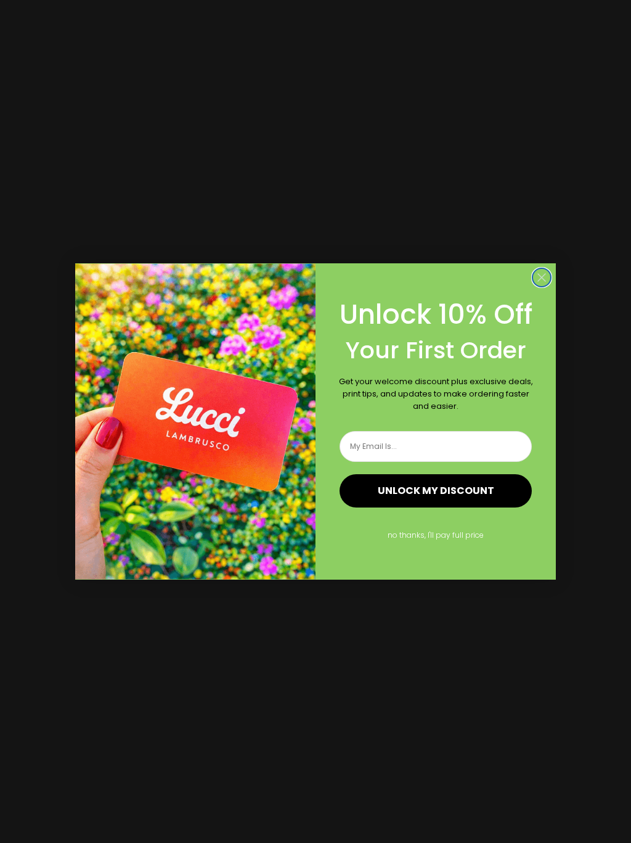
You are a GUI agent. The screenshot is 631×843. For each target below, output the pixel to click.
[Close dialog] (541, 277)
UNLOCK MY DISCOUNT (436, 490)
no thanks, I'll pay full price (436, 535)
